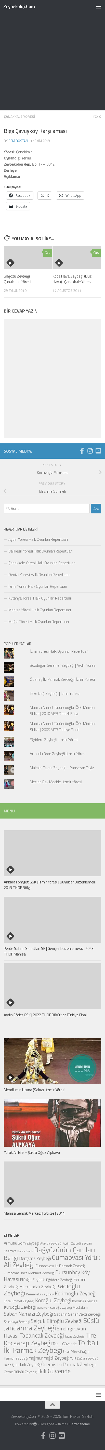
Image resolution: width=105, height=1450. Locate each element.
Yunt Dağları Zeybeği (84, 1358)
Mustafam (80, 1307)
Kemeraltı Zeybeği (40, 1294)
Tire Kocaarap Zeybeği (50, 1339)
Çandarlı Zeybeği (26, 1364)
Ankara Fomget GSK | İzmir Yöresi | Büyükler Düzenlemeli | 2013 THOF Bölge (50, 885)
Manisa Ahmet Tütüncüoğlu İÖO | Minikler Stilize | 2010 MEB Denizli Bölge (63, 711)
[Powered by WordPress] (35, 1424)
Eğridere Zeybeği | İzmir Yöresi (54, 740)
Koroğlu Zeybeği (53, 1300)
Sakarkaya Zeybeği (17, 1321)
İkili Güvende (54, 1371)
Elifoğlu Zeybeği (32, 1280)
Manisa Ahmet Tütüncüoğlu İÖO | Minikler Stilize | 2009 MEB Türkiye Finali (63, 727)
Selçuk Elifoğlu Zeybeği (57, 1321)
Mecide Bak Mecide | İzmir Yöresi (56, 782)
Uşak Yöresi (72, 1351)
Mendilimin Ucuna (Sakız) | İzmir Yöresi (34, 1090)
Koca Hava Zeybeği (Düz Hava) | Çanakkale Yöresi (71, 279)
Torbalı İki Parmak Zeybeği (51, 1346)
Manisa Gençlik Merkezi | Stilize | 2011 (34, 1213)
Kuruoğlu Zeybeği (20, 1307)
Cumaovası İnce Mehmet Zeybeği (29, 1272)
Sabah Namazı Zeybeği (28, 1314)
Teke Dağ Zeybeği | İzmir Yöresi (55, 693)
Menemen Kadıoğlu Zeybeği (54, 1307)
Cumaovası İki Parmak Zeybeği (60, 1266)
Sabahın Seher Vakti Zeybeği (77, 1314)
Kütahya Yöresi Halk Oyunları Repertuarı (40, 598)
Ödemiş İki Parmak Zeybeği (68, 1364)
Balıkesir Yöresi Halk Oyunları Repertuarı (40, 551)
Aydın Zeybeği (72, 1243)
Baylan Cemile (25, 1251)
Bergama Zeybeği (35, 1258)
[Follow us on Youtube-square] (98, 451)
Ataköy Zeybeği (51, 1243)
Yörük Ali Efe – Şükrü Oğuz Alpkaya (32, 1152)
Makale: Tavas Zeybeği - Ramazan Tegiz (62, 768)
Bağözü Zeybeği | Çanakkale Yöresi (17, 279)
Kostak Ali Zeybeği (85, 1301)
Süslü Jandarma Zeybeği (51, 1324)
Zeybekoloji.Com (19, 6)
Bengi (11, 1257)
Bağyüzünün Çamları (64, 1249)
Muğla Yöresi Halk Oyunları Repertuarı (38, 622)
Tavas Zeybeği (75, 1336)
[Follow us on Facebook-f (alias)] (82, 451)
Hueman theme (78, 1423)
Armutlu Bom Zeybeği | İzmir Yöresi (58, 754)
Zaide (7, 1364)
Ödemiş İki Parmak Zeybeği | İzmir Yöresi (62, 679)
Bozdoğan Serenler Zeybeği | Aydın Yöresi (63, 665)
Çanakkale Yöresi (19, 116)
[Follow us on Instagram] (90, 451)
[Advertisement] (52, 55)
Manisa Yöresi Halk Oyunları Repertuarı (39, 610)
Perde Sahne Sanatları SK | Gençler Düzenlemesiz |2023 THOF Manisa (49, 951)
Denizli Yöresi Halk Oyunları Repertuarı (39, 575)
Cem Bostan (18, 140)
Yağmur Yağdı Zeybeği (49, 1357)
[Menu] (98, 6)
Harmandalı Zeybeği (37, 1286)
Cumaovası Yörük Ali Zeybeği (52, 1261)
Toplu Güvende (64, 1344)
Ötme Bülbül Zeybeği (20, 1372)
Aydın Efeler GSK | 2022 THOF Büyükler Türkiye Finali (45, 1015)
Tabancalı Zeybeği (41, 1335)
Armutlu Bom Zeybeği (22, 1243)
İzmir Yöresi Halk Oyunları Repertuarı (37, 586)
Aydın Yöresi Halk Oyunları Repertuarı (38, 539)
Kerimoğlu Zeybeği (76, 1293)
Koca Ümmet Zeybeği (19, 1301)
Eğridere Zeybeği (59, 1279)
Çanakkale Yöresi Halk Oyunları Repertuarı (41, 563)
